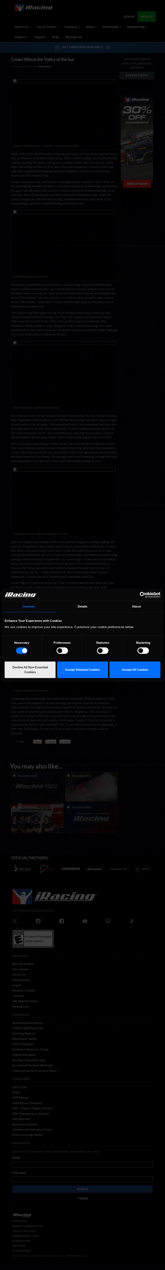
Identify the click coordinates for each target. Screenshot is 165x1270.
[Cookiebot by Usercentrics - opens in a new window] (142, 595)
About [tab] (136, 606)
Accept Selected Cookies (82, 669)
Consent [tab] (29, 606)
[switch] (62, 650)
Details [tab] (83, 606)
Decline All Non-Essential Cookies (30, 670)
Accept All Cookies (135, 669)
